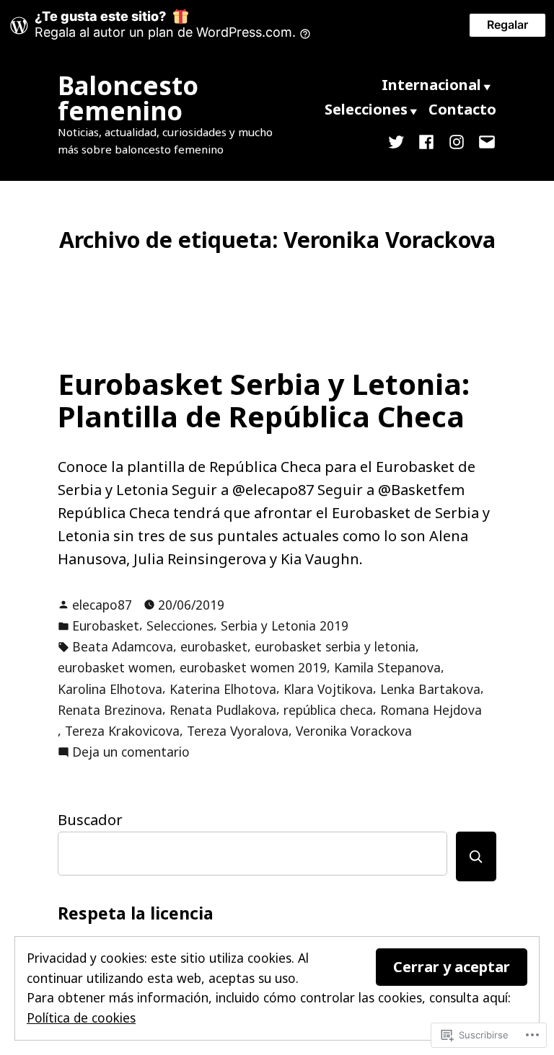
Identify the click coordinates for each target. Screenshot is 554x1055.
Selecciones (366, 109)
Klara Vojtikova (328, 689)
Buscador (90, 819)
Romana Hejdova (431, 709)
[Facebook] (426, 140)
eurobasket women (115, 667)
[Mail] (484, 140)
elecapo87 (102, 604)
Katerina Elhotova (223, 689)
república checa (328, 709)
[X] (399, 140)
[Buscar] (476, 856)
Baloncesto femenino (128, 98)
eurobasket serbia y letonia (335, 646)
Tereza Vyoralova (238, 730)
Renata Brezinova (110, 709)
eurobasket (213, 646)
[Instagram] (456, 140)
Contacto (462, 109)
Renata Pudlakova (223, 709)
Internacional (431, 84)
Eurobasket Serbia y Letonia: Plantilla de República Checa (264, 400)
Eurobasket (105, 625)
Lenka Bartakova (430, 689)
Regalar (507, 24)
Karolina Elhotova (110, 689)
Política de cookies (81, 1017)
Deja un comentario (131, 752)
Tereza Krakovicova (122, 730)
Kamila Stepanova (387, 667)
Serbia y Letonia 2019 (284, 625)
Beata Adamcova (122, 646)
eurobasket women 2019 (253, 667)
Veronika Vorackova (354, 730)
